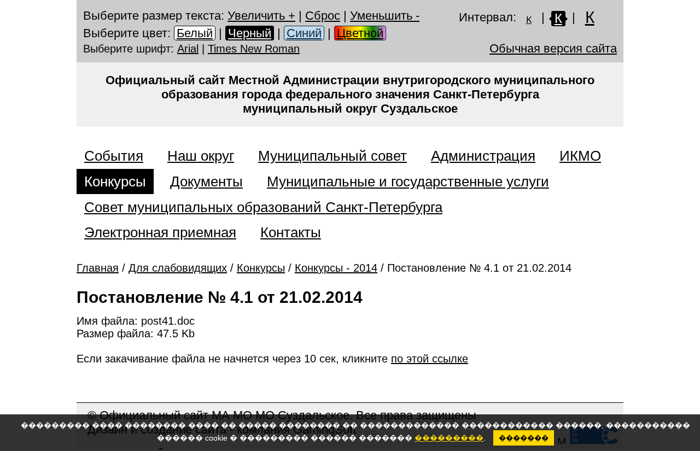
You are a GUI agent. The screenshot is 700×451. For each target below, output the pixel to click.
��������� (449, 438)
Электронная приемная (160, 232)
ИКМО (580, 156)
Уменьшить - (384, 15)
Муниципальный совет (332, 156)
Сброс (322, 15)
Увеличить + (261, 15)
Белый (195, 33)
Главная (98, 268)
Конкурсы (115, 181)
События (113, 156)
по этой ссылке (429, 359)
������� (524, 438)
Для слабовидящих (178, 268)
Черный (249, 33)
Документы (206, 181)
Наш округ (200, 156)
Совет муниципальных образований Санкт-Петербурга (263, 207)
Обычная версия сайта (553, 48)
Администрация (483, 156)
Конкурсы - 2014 (336, 268)
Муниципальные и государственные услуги (408, 181)
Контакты (290, 232)
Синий (304, 33)
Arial (188, 49)
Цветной (360, 33)
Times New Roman (254, 49)
